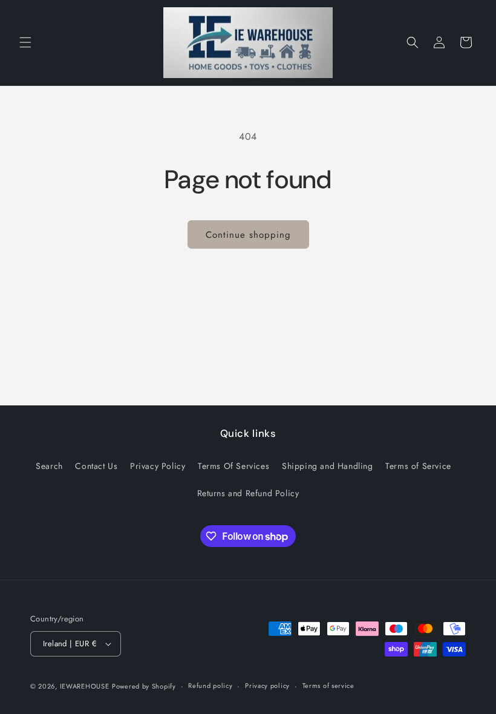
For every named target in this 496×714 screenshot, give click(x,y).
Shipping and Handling (327, 466)
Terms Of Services (233, 466)
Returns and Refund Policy (248, 493)
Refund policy (210, 685)
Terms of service (328, 685)
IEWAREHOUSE (84, 686)
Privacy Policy (157, 466)
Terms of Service (418, 466)
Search (49, 466)
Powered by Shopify (144, 686)
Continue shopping (248, 234)
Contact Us (96, 466)
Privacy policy (267, 685)
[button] (25, 42)
